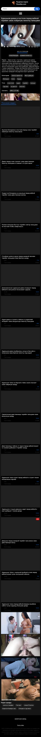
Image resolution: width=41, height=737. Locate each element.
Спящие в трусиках (25, 708)
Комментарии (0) (26, 55)
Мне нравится (12, 52)
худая (18, 83)
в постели (11, 83)
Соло (13, 79)
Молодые (6, 79)
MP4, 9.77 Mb (14, 90)
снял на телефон (8, 705)
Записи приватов (17, 75)
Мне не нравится (15, 52)
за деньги (14, 86)
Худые (19, 79)
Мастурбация (29, 75)
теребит (25, 83)
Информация (13, 55)
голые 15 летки (28, 705)
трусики (5, 86)
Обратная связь (20, 719)
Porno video (20, 725)
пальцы (33, 83)
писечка (22, 86)
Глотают (18, 705)
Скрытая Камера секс (9, 708)
